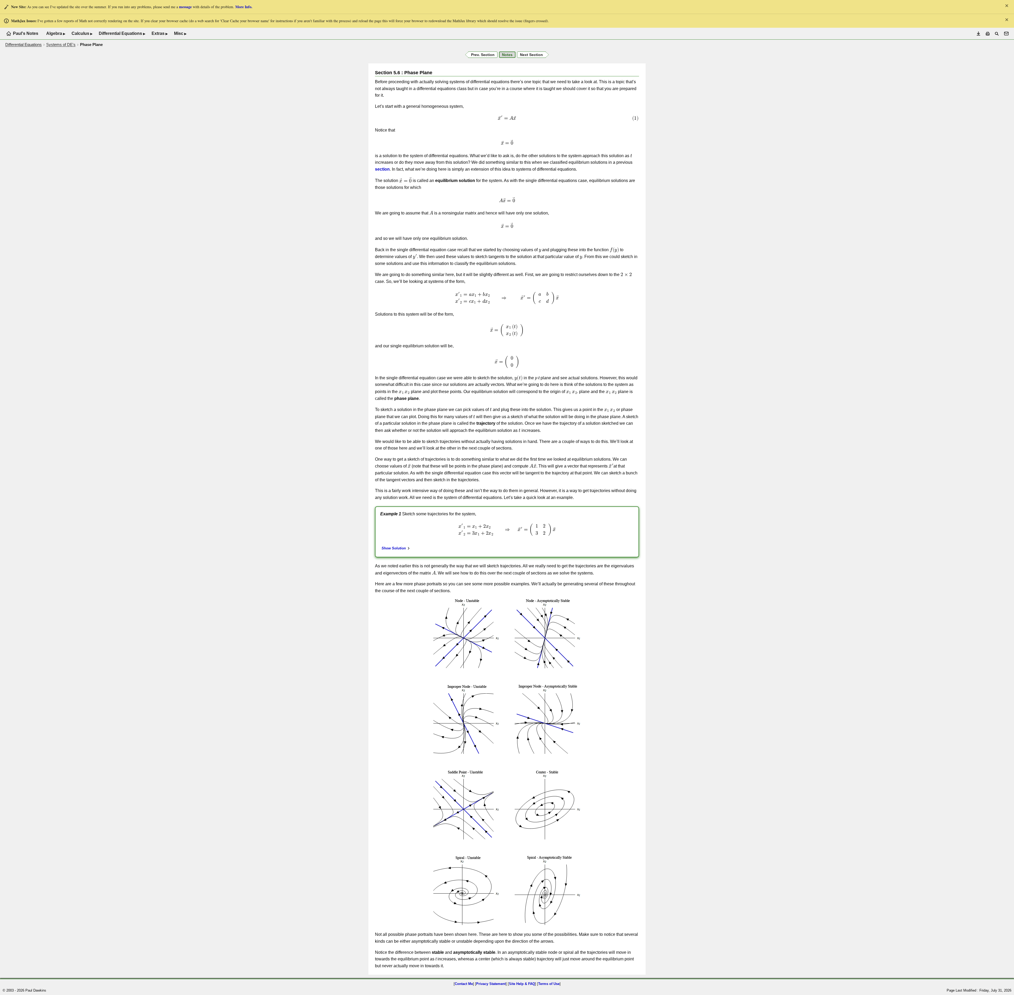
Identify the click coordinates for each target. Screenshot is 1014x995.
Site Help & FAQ (522, 984)
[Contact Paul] (1006, 33)
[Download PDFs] (978, 34)
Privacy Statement (491, 984)
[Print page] (988, 34)
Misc (180, 33)
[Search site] (997, 34)
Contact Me (464, 984)
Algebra (55, 33)
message (185, 7)
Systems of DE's (61, 44)
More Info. (243, 7)
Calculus (82, 33)
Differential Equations (122, 33)
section (382, 169)
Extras (160, 33)
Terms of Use (549, 984)
